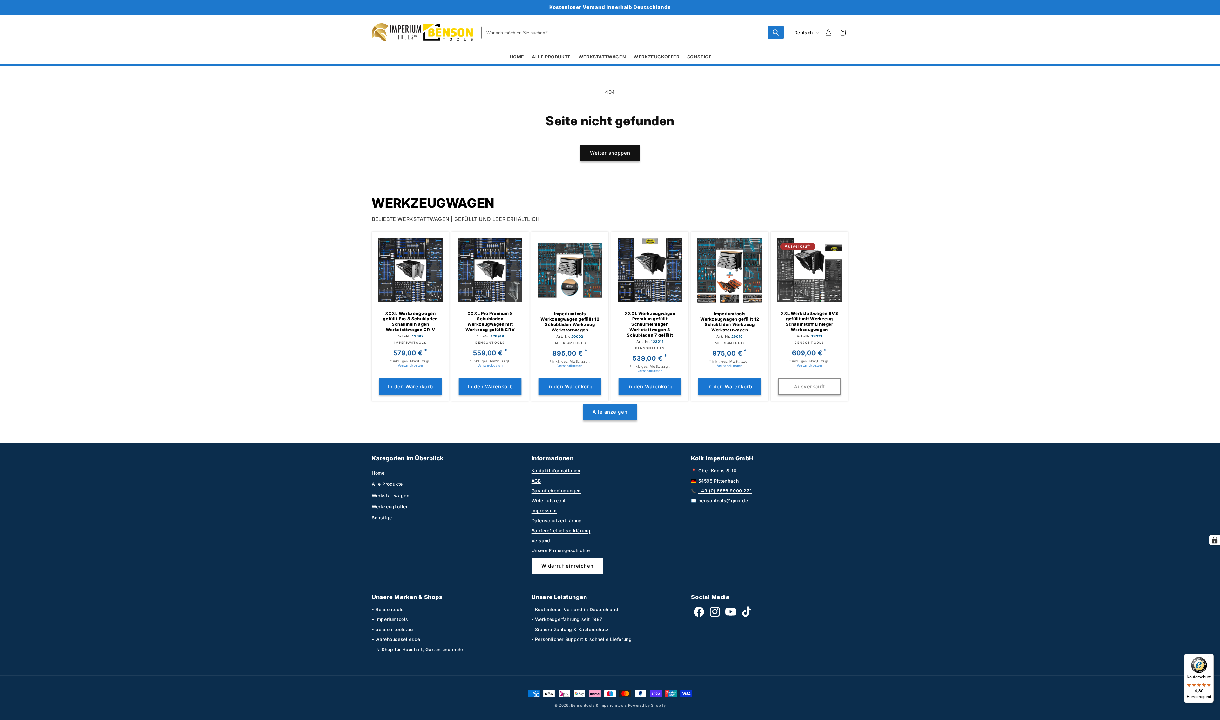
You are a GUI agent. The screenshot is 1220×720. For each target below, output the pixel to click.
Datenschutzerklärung (557, 520)
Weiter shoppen (610, 153)
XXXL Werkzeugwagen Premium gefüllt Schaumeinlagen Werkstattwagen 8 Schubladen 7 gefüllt (649, 324)
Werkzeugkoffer (390, 506)
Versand (541, 540)
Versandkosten (410, 365)
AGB (536, 480)
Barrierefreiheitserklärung (561, 530)
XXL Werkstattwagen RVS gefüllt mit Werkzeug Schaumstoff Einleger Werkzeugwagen (809, 321)
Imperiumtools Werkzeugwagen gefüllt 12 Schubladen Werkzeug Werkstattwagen (569, 321)
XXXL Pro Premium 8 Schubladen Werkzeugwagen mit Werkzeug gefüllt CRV (490, 321)
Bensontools (390, 609)
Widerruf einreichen (567, 566)
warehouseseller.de (398, 639)
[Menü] (1210, 657)
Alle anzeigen (610, 412)
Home (378, 473)
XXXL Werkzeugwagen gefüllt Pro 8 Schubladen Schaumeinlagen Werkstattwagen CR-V (410, 321)
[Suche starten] (776, 32)
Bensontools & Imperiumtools (599, 705)
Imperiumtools (392, 619)
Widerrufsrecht (549, 500)
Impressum (544, 510)
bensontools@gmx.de (723, 500)
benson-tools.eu (394, 629)
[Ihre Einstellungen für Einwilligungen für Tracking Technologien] (1214, 540)
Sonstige (382, 517)
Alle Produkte (387, 484)
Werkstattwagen (390, 495)
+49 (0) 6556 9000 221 (725, 490)
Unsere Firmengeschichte (561, 550)
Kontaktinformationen (556, 470)
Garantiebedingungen (556, 490)
